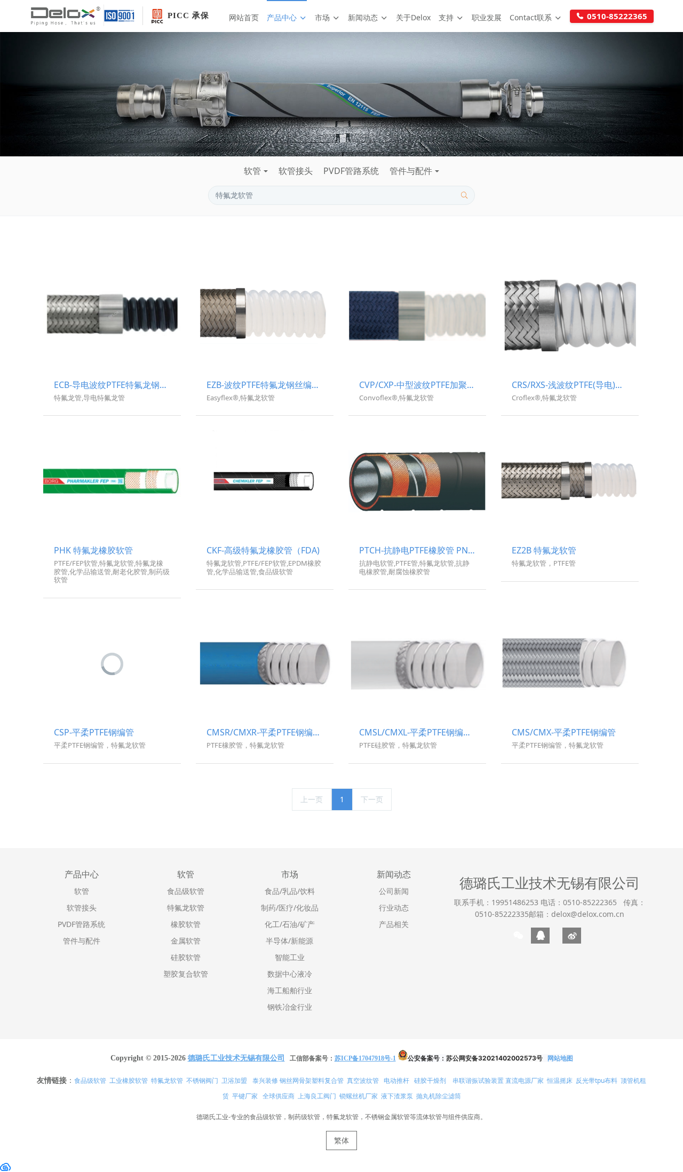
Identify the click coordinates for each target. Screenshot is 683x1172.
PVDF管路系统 (351, 171)
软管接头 (296, 171)
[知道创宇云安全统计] (5, 1166)
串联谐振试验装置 (478, 1080)
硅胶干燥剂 (430, 1080)
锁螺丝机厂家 (358, 1095)
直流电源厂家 (524, 1080)
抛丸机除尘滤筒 (438, 1095)
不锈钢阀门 (202, 1080)
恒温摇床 (560, 1080)
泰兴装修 (265, 1080)
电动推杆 (396, 1080)
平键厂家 (245, 1095)
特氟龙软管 (167, 1080)
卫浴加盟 (234, 1080)
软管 (252, 171)
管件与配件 (411, 171)
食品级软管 (90, 1080)
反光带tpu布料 (596, 1080)
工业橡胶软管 (128, 1080)
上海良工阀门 (317, 1095)
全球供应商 (279, 1095)
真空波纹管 (363, 1080)
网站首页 (244, 17)
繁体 (341, 1140)
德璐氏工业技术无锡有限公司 (549, 882)
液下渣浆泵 (397, 1095)
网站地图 (560, 1058)
